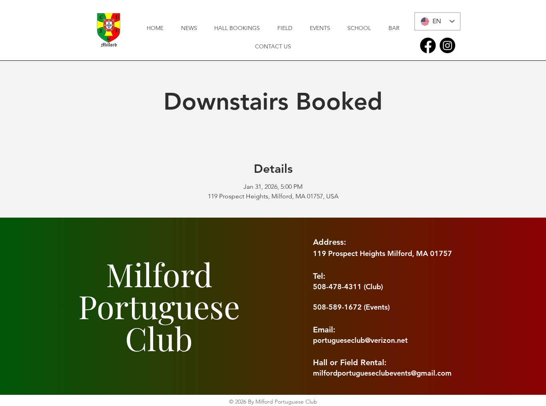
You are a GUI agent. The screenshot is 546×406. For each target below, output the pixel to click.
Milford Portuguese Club (159, 305)
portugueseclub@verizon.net (360, 340)
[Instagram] (447, 45)
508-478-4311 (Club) (348, 286)
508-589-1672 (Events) (351, 307)
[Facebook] (428, 45)
